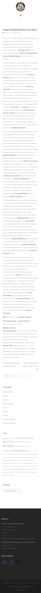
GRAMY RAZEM (8, 404)
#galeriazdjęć (8, 441)
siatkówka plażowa (27, 469)
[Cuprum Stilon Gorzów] (20, 6)
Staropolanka (5, 472)
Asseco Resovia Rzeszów (30, 454)
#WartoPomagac (33, 451)
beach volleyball (27, 457)
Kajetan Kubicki (12, 463)
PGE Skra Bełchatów (16, 466)
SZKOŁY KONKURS (9, 419)
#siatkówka (19, 450)
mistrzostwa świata (7, 466)
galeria (30, 460)
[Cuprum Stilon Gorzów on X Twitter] (18, 562)
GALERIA (6, 400)
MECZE (5, 408)
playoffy (22, 466)
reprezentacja (6, 469)
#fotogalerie (29, 438)
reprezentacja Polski (16, 469)
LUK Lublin (35, 463)
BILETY (5, 396)
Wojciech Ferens (25, 472)
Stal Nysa (34, 469)
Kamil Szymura (20, 463)
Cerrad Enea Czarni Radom (10, 460)
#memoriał (17, 442)
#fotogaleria (20, 438)
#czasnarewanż (12, 438)
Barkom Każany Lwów (8, 457)
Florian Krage (25, 460)
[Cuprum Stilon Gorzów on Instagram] (4, 562)
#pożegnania (27, 446)
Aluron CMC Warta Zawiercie (16, 454)
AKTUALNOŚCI (17, 33)
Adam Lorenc (5, 454)
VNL (21, 472)
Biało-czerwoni (34, 457)
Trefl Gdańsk (16, 472)
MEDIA (5, 411)
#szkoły (28, 451)
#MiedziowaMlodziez (25, 442)
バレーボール (10, 475)
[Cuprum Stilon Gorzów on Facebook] (11, 562)
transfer (11, 472)
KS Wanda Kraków (28, 463)
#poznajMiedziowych (19, 446)
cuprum (19, 460)
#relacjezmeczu (8, 451)
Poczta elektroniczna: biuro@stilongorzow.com (18, 538)
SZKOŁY (5, 415)
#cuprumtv (5, 438)
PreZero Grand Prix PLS (31, 466)
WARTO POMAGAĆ (9, 423)
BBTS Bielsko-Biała (18, 457)
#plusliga (8, 445)
